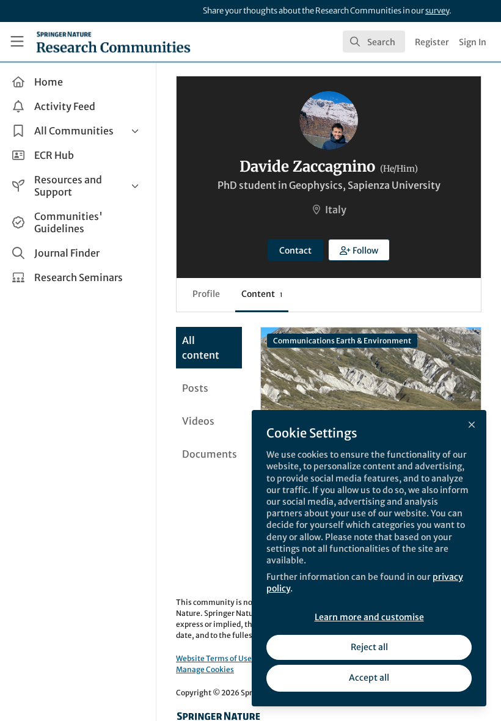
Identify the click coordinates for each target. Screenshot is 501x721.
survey (437, 10)
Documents (209, 454)
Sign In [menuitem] (472, 42)
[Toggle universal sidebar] (17, 41)
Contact (295, 250)
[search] (374, 42)
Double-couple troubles (371, 376)
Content (261, 293)
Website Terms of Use (214, 658)
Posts (195, 388)
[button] (359, 250)
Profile (206, 293)
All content (200, 347)
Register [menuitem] (432, 42)
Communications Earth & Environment (342, 340)
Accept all (369, 677)
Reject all (369, 647)
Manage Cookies (205, 669)
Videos (198, 421)
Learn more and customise (369, 617)
